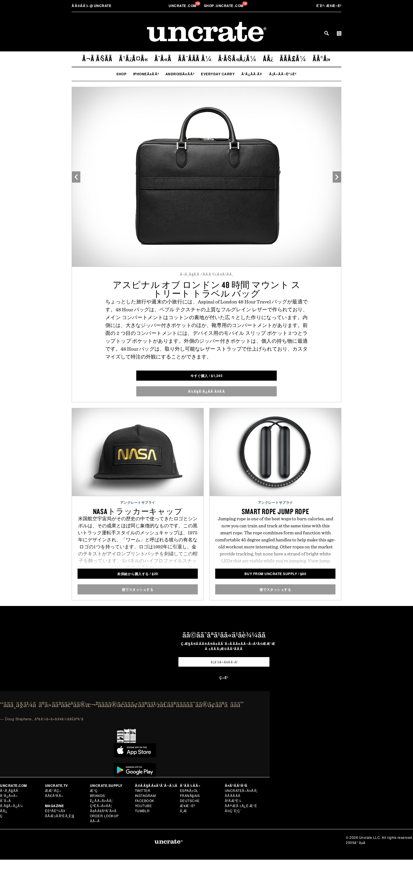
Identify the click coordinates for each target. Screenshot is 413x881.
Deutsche (190, 800)
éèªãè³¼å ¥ (55, 810)
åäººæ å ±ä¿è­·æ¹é (241, 805)
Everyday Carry (218, 73)
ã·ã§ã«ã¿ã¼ (237, 58)
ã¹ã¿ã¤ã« (133, 58)
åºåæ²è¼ (233, 800)
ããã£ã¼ (293, 58)
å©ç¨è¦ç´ (233, 810)
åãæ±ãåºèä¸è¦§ (59, 815)
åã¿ (268, 58)
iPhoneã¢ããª (146, 73)
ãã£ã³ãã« (54, 795)
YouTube (143, 805)
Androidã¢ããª (179, 73)
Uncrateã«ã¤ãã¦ (241, 790)
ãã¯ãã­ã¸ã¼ (195, 58)
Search (326, 33)
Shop (121, 73)
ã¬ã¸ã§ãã (97, 58)
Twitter (143, 790)
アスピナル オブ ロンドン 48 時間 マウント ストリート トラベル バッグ (207, 289)
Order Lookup (104, 815)
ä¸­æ (183, 810)
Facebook (144, 800)
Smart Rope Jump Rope (275, 511)
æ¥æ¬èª (329, 5)
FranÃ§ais (190, 795)
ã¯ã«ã (163, 58)
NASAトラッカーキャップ (138, 511)
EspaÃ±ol (189, 790)
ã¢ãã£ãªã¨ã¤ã (103, 810)
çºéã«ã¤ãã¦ (101, 805)
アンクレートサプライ (137, 502)
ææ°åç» (53, 790)
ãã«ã (95, 820)
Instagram (145, 795)
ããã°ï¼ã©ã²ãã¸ (218, 274)
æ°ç (94, 790)
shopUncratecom (224, 5)
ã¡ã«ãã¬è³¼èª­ (282, 73)
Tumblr (142, 810)
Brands (97, 795)
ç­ (1, 815)
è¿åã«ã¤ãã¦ (101, 800)
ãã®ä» (322, 58)
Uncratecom (183, 5)
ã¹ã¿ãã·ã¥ (251, 73)
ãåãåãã (233, 795)
